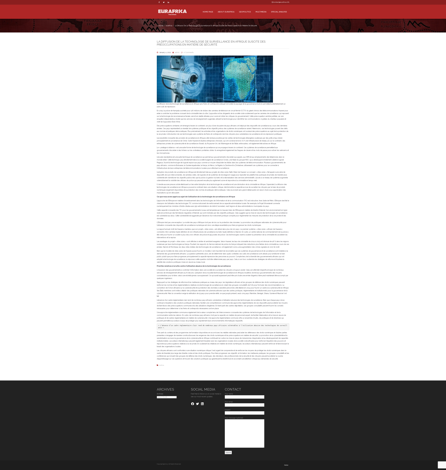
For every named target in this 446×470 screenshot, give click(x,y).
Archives (160, 394)
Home (161, 26)
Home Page (208, 12)
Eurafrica (169, 26)
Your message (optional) (234, 418)
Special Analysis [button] (279, 12)
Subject (227, 410)
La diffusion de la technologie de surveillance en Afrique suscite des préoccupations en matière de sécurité (211, 43)
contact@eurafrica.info (281, 2)
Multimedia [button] (261, 12)
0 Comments (189, 52)
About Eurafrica (226, 12)
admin (177, 52)
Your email (229, 402)
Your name (229, 394)
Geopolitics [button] (245, 12)
